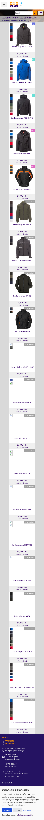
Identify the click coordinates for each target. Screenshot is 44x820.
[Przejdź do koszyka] (40, 13)
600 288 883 (9, 743)
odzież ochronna (10, 18)
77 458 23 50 (9, 741)
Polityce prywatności (25, 815)
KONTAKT (5, 738)
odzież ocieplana (28, 18)
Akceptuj (7, 810)
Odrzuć (17, 810)
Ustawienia (27, 810)
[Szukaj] (35, 13)
